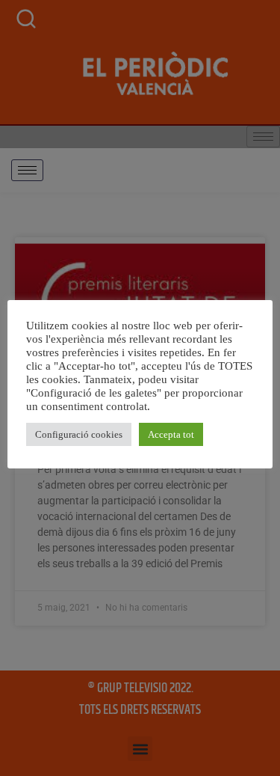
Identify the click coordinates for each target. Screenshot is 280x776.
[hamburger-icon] (27, 170)
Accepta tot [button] (171, 434)
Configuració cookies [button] (78, 434)
